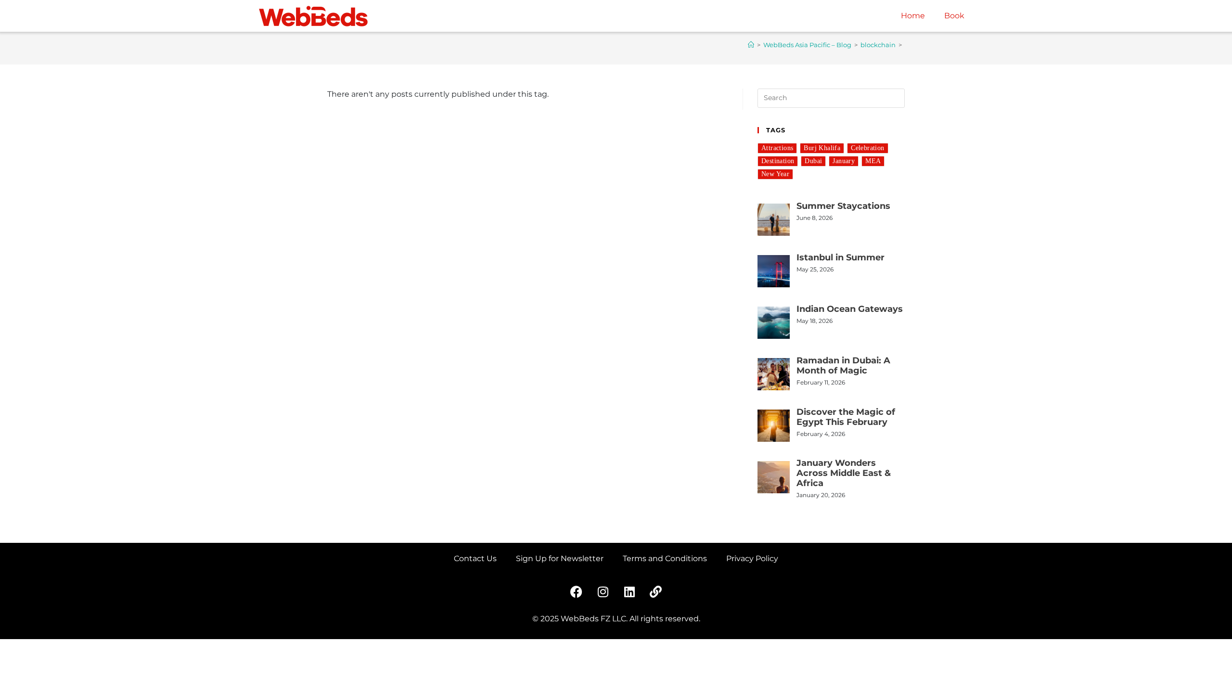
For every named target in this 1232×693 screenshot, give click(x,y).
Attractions (777, 148)
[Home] (751, 45)
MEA (873, 161)
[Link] (656, 591)
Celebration (867, 148)
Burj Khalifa (822, 148)
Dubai (813, 161)
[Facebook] (577, 591)
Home (913, 15)
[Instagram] (603, 591)
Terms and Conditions (665, 558)
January (844, 161)
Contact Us (475, 558)
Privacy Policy (752, 558)
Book (954, 15)
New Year (775, 174)
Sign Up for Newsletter (559, 558)
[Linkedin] (629, 591)
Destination (777, 161)
